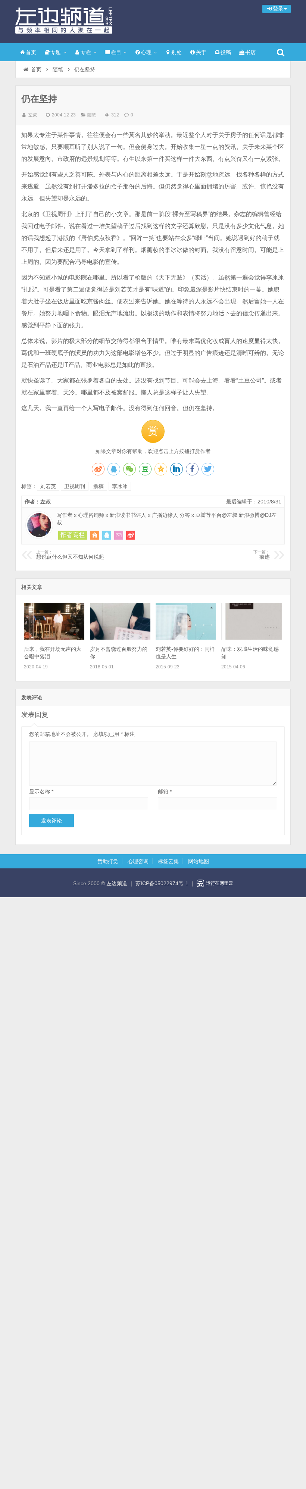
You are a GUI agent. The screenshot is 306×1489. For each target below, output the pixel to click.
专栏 (86, 52)
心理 (146, 52)
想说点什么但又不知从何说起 (70, 555)
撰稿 (98, 486)
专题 (55, 52)
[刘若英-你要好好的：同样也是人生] (186, 638)
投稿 (226, 52)
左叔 (32, 115)
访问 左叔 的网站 (94, 535)
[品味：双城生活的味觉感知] (251, 638)
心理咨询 (138, 861)
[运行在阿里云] (215, 883)
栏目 (116, 52)
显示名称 (41, 792)
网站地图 (198, 861)
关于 (201, 52)
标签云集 (168, 861)
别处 (176, 52)
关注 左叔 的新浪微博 (130, 535)
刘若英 (48, 486)
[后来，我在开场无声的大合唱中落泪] (54, 638)
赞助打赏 (107, 861)
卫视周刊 (74, 486)
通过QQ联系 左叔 (106, 535)
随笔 (58, 69)
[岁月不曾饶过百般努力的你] (120, 638)
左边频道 (63, 20)
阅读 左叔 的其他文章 (72, 535)
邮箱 (165, 792)
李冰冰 (120, 486)
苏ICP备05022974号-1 (161, 883)
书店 (250, 52)
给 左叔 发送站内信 (118, 535)
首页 (31, 52)
